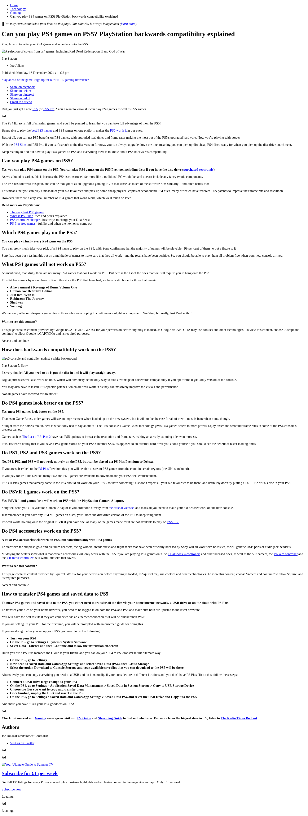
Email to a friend (21, 102)
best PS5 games (41, 130)
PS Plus (43, 468)
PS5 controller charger (25, 220)
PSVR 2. (173, 522)
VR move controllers (20, 558)
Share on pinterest (22, 94)
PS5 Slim (20, 144)
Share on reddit (20, 98)
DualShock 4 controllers (184, 554)
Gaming (15, 12)
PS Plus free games (22, 223)
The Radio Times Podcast (239, 718)
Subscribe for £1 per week (30, 773)
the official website (121, 508)
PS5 (35, 109)
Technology (18, 9)
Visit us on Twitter (22, 743)
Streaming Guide (110, 718)
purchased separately (198, 169)
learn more (128, 24)
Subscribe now (11, 789)
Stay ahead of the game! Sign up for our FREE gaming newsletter (45, 80)
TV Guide (84, 718)
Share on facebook (22, 87)
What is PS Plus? (21, 216)
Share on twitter (20, 90)
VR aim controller (286, 554)
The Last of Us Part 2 (36, 436)
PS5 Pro (48, 109)
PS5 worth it (118, 130)
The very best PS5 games (27, 212)
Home (14, 5)
